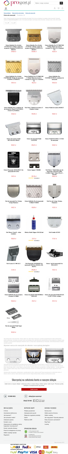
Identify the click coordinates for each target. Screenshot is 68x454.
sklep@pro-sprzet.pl (34, 396)
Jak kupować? (7, 415)
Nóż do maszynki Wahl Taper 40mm (13, 326)
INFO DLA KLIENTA (8, 408)
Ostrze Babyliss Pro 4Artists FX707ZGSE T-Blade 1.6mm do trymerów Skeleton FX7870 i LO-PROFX (13, 47)
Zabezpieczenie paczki (30, 413)
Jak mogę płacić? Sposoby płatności (54, 417)
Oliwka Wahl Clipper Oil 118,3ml (34, 232)
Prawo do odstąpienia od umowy (12, 430)
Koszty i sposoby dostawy (10, 428)
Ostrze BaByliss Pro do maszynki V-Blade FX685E (34, 201)
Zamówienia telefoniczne (10, 413)
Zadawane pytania (8, 419)
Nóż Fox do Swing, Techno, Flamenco (54, 201)
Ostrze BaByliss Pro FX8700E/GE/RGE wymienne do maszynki (54, 78)
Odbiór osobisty (49, 415)
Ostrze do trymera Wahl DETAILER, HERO (13, 139)
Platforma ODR (28, 419)
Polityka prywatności (29, 410)
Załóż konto (34, 389)
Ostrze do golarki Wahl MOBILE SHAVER (34, 295)
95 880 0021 (12, 396)
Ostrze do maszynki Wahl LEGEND (34, 139)
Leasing (47, 424)
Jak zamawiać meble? (9, 417)
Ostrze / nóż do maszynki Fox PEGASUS (54, 264)
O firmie (6, 410)
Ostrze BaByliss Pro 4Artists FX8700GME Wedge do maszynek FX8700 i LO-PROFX (13, 78)
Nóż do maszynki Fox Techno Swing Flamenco (13, 201)
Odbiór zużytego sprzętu (10, 432)
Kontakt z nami (8, 422)
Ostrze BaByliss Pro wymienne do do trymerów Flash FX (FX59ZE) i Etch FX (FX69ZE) (13, 109)
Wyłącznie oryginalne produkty (32, 415)
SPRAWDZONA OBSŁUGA (30, 428)
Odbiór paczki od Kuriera (51, 413)
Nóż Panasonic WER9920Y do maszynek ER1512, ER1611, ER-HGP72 (34, 265)
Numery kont (48, 410)
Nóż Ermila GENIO (54, 232)
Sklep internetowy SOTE (59, 442)
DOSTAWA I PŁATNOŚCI (50, 408)
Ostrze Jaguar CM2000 (34, 170)
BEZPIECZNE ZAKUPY (29, 408)
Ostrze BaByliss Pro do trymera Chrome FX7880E (13, 295)
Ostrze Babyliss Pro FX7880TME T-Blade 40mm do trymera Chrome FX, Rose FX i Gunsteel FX (54, 47)
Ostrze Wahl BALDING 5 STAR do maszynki (54, 139)
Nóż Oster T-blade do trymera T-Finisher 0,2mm (34, 108)
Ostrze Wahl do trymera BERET (54, 107)
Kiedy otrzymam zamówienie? (52, 419)
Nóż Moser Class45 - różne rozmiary (13, 233)
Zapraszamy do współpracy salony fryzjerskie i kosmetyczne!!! (13, 425)
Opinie (26, 417)
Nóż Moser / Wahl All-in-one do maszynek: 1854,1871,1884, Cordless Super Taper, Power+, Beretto (54, 172)
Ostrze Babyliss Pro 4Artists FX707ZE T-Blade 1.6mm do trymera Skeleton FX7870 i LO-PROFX (34, 47)
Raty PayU (47, 422)
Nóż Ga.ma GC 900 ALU (13, 263)
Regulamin (6, 435)
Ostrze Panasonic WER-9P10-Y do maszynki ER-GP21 (13, 170)
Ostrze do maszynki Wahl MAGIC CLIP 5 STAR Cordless (54, 295)
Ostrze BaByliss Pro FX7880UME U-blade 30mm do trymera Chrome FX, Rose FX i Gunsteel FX (34, 79)
